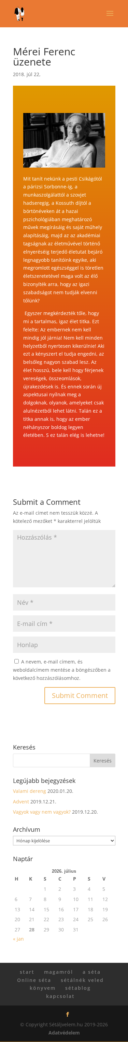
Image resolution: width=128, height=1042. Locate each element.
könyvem (43, 988)
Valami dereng (29, 791)
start (27, 972)
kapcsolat (60, 996)
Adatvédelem (64, 1032)
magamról (58, 972)
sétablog (78, 988)
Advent (21, 801)
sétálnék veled (82, 980)
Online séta (34, 980)
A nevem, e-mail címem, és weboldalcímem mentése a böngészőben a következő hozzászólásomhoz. (62, 669)
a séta (92, 972)
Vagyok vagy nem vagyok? (42, 812)
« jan (18, 939)
